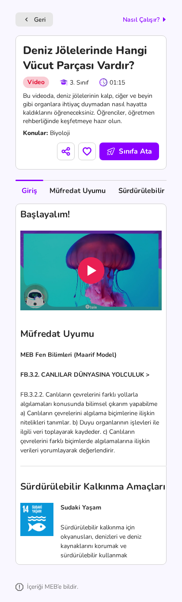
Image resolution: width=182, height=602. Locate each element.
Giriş (29, 191)
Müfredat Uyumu (77, 191)
